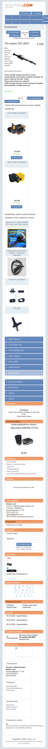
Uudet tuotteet (13, 421)
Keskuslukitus (14, 362)
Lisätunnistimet (14, 367)
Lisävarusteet (29, 38)
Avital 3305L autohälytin (16, 113)
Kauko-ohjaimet (14, 356)
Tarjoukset (25, 19)
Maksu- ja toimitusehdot (15, 464)
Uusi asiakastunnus (24, 549)
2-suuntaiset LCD (15, 345)
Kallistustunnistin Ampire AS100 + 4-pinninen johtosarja (17, 253)
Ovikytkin (17, 308)
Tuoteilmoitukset (14, 631)
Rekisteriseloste (12, 469)
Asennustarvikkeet (15, 382)
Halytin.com (31, 739)
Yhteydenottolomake (14, 688)
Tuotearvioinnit (13, 602)
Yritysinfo (10, 467)
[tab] (24, 339)
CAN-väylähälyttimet (16, 350)
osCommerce (25, 743)
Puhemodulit (13, 387)
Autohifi (11, 399)
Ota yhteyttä (11, 462)
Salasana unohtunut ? (24, 547)
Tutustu (9, 479)
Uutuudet (16, 19)
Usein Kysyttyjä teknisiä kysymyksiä (21, 474)
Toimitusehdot (11, 686)
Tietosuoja (10, 690)
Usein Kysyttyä (12, 471)
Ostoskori (11, 521)
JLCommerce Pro (11, 741)
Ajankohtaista (16, 616)
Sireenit (11, 393)
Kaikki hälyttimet (15, 339)
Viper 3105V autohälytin (16, 162)
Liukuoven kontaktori (17, 279)
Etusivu (8, 19)
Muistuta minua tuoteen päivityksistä (28, 637)
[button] (25, 13)
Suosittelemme (36, 19)
